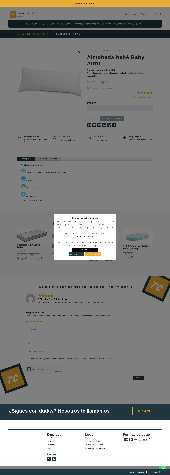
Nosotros (51, 438)
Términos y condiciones (95, 448)
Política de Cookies (93, 441)
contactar (144, 411)
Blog (49, 441)
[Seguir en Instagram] (54, 459)
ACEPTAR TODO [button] (76, 254)
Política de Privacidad (94, 445)
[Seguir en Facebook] (49, 459)
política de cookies (85, 236)
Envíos (49, 448)
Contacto (51, 445)
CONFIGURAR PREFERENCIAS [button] (85, 250)
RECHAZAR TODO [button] (93, 254)
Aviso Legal (90, 438)
